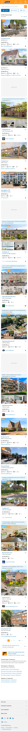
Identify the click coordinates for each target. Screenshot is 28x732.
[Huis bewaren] (25, 38)
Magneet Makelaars (5, 444)
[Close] (25, 646)
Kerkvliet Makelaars (10, 414)
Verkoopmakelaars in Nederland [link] (8, 682)
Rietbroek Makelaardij (6, 473)
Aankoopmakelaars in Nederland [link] (9, 680)
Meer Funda (4, 713)
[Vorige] (6, 640)
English (5, 722)
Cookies (16, 727)
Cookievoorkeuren (6, 729)
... (16, 640)
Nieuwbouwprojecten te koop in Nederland (11, 673)
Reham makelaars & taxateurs (8, 168)
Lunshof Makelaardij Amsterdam (8, 636)
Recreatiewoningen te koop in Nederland (11, 675)
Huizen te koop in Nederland (8, 667)
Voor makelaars (5, 709)
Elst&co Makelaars (10, 138)
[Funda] (8, 2)
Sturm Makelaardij (10, 305)
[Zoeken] (25, 6)
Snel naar (3, 702)
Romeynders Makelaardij (11, 261)
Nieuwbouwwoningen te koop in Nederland (11, 671)
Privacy (2, 727)
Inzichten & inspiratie (6, 705)
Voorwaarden (9, 727)
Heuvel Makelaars (10, 350)
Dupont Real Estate (10, 562)
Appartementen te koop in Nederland (10, 669)
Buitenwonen (9, 517)
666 (19, 640)
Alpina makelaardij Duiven (12, 606)
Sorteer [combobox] (25, 16)
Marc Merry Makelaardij (6, 46)
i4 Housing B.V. (4, 197)
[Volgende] (22, 640)
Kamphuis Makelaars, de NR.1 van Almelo (10, 75)
